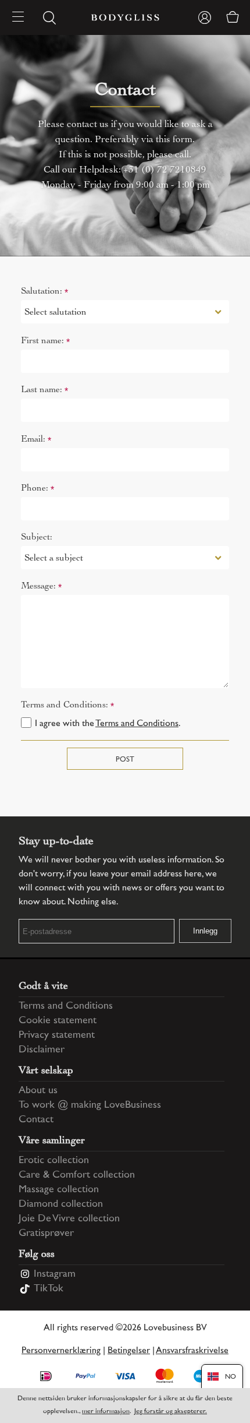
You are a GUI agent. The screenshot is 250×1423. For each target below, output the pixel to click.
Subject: (36, 536)
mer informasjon (106, 1411)
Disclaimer (42, 1050)
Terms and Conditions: (67, 705)
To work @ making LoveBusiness (90, 1105)
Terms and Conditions (136, 724)
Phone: (37, 488)
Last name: (44, 390)
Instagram (55, 1274)
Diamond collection (61, 1204)
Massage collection (59, 1190)
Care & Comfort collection (77, 1175)
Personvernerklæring (61, 1351)
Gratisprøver (46, 1233)
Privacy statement (57, 1035)
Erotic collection (54, 1160)
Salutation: (44, 292)
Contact (36, 1120)
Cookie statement (58, 1021)
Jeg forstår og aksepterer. (170, 1411)
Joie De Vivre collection (69, 1219)
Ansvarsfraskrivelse (192, 1351)
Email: (36, 440)
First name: (45, 341)
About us (38, 1091)
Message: (41, 586)
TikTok (48, 1289)
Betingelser (129, 1351)
